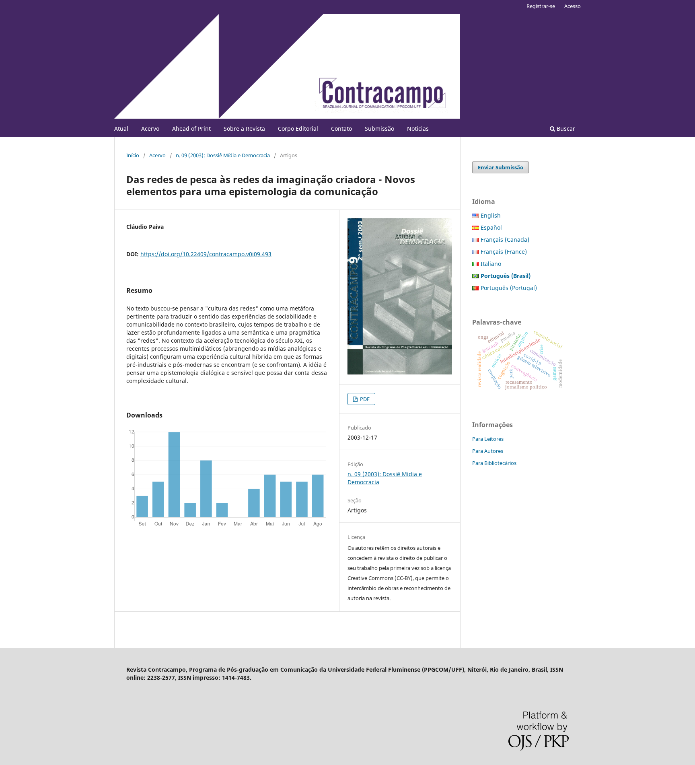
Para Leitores (488, 438)
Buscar (565, 128)
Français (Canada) (505, 239)
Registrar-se (540, 6)
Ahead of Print (191, 128)
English (491, 215)
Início (132, 155)
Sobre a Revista (244, 128)
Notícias (418, 128)
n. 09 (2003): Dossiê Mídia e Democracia (223, 155)
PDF (364, 399)
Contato (341, 128)
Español (491, 227)
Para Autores (487, 450)
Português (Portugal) (509, 288)
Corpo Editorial (298, 128)
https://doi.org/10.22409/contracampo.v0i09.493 (205, 254)
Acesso (572, 6)
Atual (121, 128)
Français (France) (504, 251)
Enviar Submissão (500, 167)
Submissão (379, 128)
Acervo (150, 128)
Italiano (491, 263)
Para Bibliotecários (494, 463)
